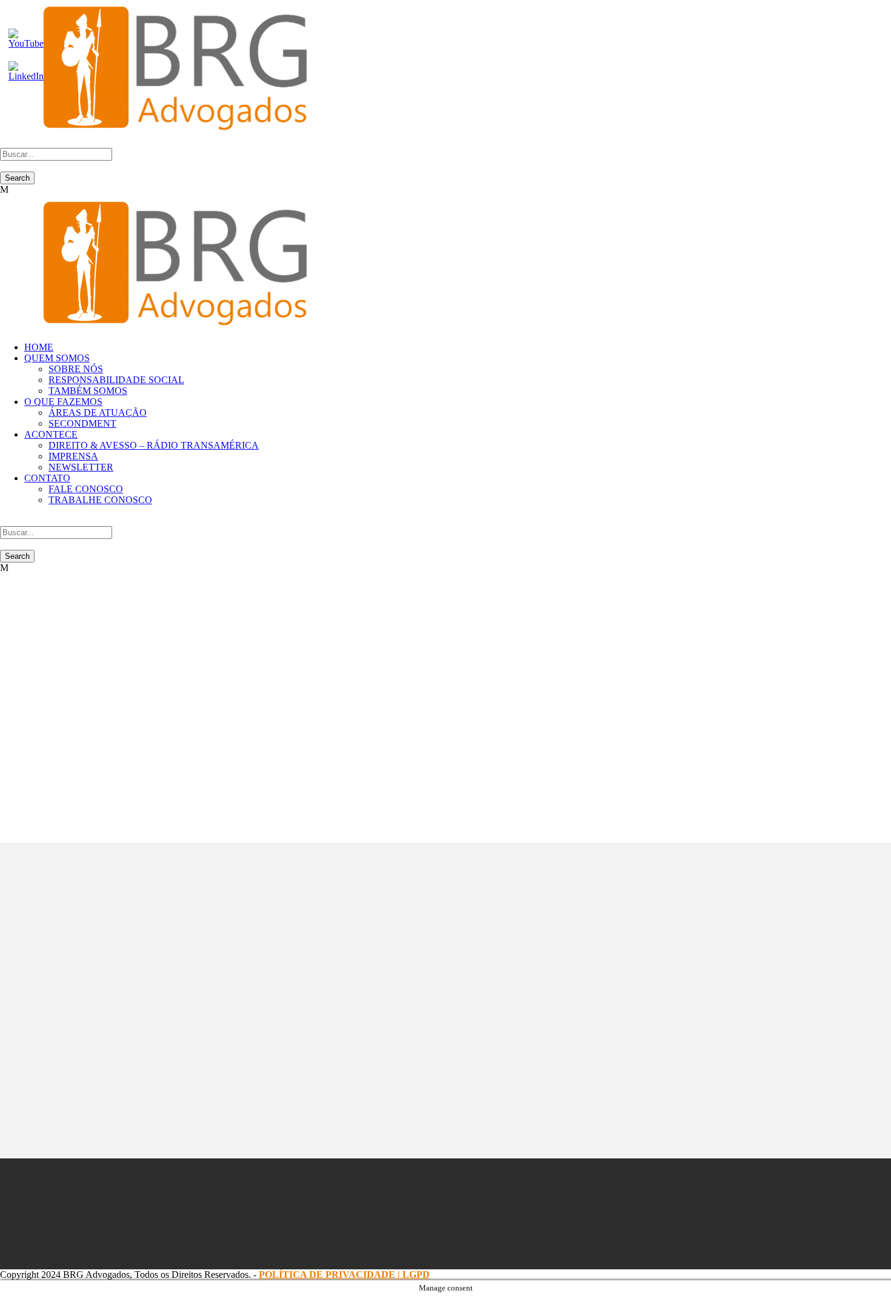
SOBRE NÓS (75, 369)
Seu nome (180, 893)
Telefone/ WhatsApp (200, 965)
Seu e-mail (181, 929)
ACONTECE (51, 434)
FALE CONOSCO (85, 489)
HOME (38, 347)
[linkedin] (411, 1213)
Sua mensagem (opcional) (210, 1000)
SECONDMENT (82, 423)
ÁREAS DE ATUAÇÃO (97, 412)
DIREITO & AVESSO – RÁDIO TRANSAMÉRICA (153, 445)
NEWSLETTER (80, 467)
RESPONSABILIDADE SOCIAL (116, 380)
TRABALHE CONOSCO (100, 500)
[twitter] (445, 1213)
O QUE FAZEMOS (63, 401)
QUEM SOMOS (57, 358)
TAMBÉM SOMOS (87, 391)
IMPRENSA (73, 456)
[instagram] (479, 1213)
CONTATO (47, 478)
